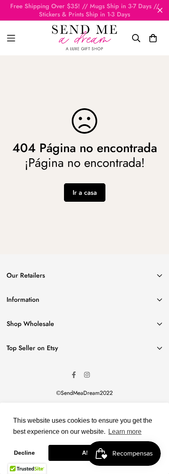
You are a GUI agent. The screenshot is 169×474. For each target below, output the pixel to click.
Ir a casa (85, 192)
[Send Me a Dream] (84, 38)
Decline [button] (24, 452)
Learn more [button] (125, 431)
